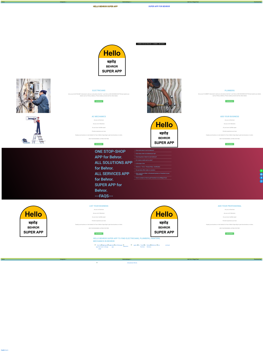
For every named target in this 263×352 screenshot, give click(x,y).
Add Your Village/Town (193, 2)
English (3, 350)
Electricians (98, 90)
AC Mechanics (99, 116)
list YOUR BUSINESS (98, 206)
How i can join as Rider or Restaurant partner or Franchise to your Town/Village (152, 174)
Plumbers (230, 90)
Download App (257, 2)
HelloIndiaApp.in (126, 2)
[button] (152, 150)
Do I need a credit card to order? (144, 160)
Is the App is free (140, 163)
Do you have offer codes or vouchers (145, 170)
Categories (62, 2)
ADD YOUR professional (229, 206)
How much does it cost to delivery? (145, 150)
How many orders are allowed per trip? (146, 153)
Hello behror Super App (105, 6)
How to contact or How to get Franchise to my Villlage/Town (151, 177)
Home (3, 2)
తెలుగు (6, 350)
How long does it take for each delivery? (146, 157)
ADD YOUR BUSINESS (229, 116)
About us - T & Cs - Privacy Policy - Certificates (148, 166)
